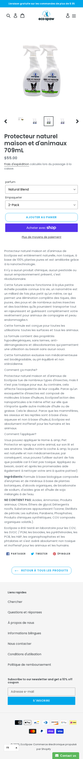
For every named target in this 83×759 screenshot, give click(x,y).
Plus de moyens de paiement (41, 237)
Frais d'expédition (16, 164)
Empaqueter (13, 197)
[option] (21, 120)
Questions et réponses (25, 612)
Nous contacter (19, 643)
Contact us (67, 755)
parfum (10, 182)
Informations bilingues (24, 633)
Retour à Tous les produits (44, 570)
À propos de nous (21, 623)
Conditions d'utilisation (24, 654)
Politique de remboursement (29, 664)
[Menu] (74, 15)
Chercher (15, 602)
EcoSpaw (26, 744)
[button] (11, 747)
